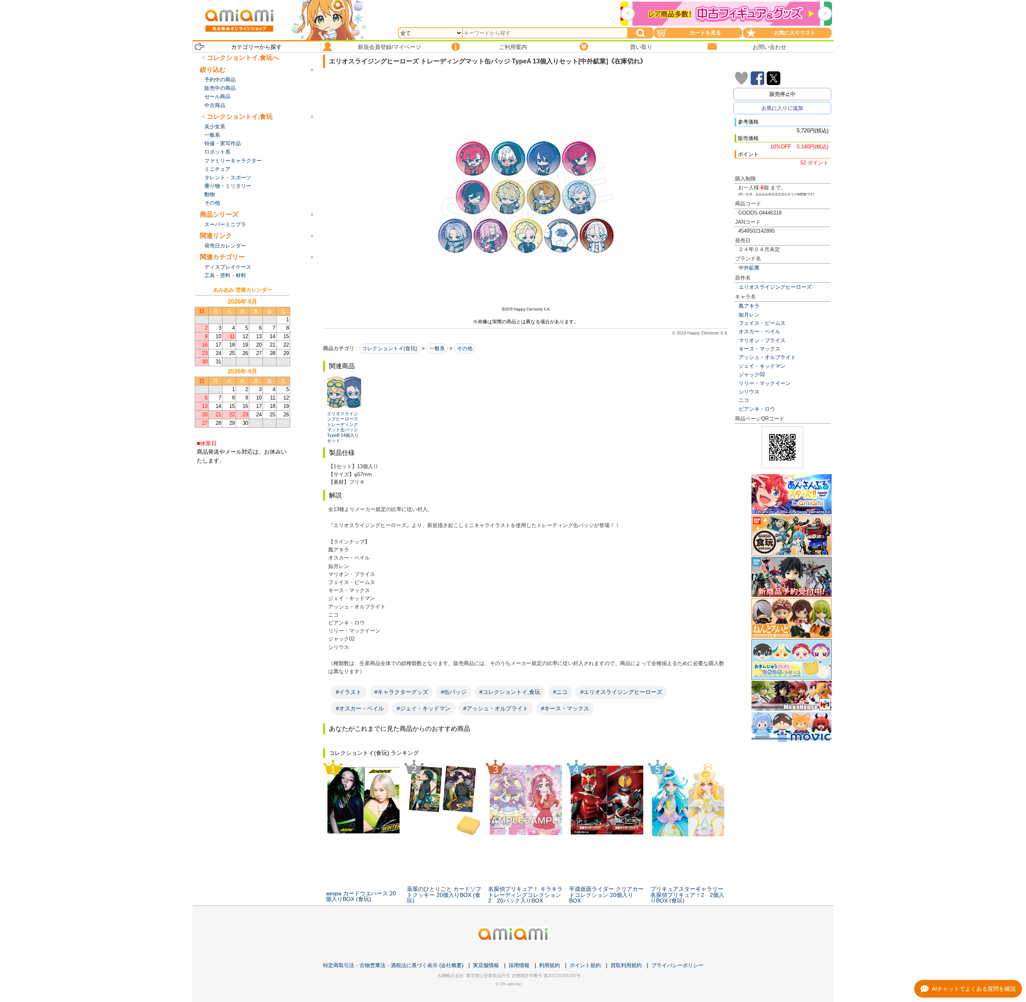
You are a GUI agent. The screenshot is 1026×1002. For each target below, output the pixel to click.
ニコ (744, 400)
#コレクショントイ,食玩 (509, 692)
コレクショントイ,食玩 (240, 116)
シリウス (749, 392)
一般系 (437, 348)
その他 (465, 348)
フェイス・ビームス (762, 323)
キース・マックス (759, 349)
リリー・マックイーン (765, 383)
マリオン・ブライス (762, 340)
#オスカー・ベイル (360, 708)
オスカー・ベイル (759, 332)
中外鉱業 (749, 268)
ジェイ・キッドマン (762, 366)
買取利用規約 (626, 965)
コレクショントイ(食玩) (389, 348)
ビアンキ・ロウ (757, 409)
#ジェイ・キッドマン (423, 708)
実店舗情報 (486, 965)
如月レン (749, 315)
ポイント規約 (585, 965)
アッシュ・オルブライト (767, 357)
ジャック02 (752, 374)
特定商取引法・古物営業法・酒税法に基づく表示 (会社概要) (393, 965)
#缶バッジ (454, 692)
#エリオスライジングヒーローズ (621, 692)
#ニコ (560, 692)
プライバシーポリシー (677, 965)
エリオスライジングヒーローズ (775, 287)
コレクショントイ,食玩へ (243, 57)
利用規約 (549, 965)
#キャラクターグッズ (401, 692)
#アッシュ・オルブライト (495, 708)
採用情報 (519, 965)
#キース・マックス (565, 708)
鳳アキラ (749, 306)
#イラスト (349, 692)
